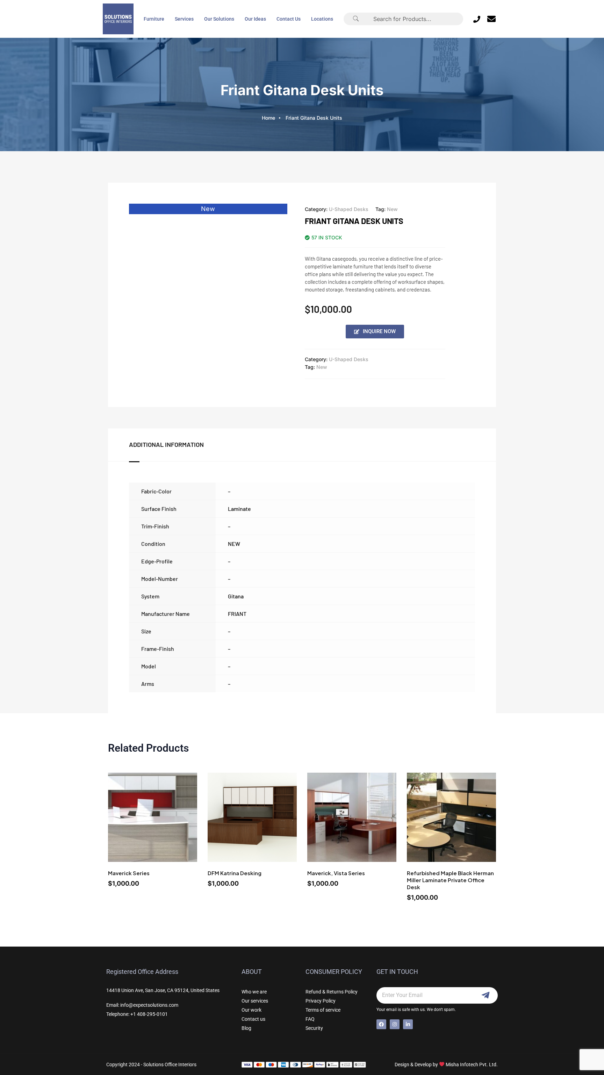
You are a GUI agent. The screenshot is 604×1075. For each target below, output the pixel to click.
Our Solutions (219, 18)
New (392, 209)
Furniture (154, 18)
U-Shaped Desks (348, 209)
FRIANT (237, 613)
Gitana (236, 596)
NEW (234, 543)
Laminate (239, 508)
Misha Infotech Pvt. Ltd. (472, 1064)
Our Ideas (255, 18)
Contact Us (288, 18)
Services (184, 18)
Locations (322, 18)
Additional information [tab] (166, 444)
